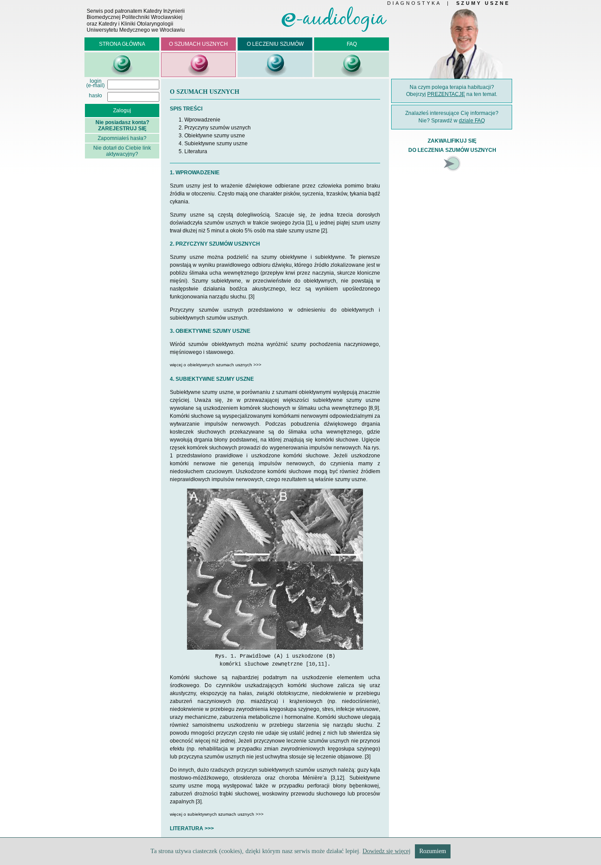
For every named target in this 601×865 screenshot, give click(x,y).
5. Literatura (193, 151)
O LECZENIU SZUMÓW (275, 44)
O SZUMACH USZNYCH (198, 44)
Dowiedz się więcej (386, 851)
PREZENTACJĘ (446, 94)
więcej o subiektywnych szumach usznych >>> (217, 814)
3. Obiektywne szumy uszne (212, 136)
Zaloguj (122, 110)
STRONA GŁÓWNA (122, 44)
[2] (324, 231)
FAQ (352, 44)
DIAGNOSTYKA (414, 3)
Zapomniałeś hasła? (122, 138)
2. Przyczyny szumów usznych (215, 128)
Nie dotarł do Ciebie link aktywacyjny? (122, 151)
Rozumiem (432, 851)
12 (340, 778)
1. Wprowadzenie (199, 120)
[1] (309, 223)
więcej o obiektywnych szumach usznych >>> (215, 364)
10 (312, 664)
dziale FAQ (472, 121)
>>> (209, 828)
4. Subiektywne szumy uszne (213, 143)
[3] (251, 297)
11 (321, 664)
